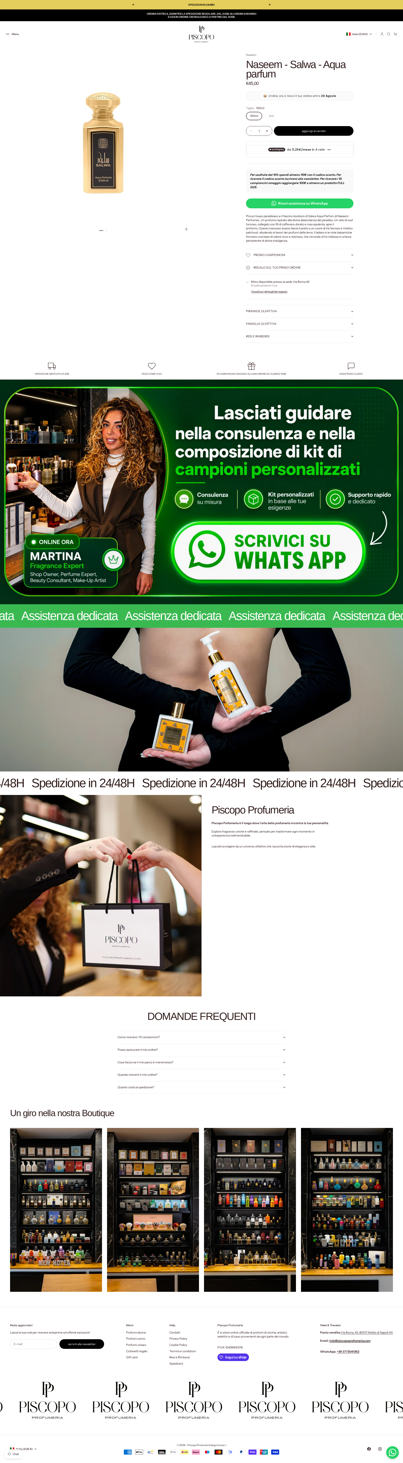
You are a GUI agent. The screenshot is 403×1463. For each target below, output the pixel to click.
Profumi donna (136, 1332)
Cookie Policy (178, 1345)
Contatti (174, 1332)
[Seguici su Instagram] (380, 1449)
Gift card (131, 1357)
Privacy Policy (178, 1338)
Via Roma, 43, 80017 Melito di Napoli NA (367, 1332)
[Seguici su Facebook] (369, 1449)
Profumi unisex (136, 1345)
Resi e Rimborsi (179, 1357)
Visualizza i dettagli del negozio (269, 291)
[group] (201, 492)
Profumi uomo (135, 1338)
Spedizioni (176, 1363)
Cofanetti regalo (136, 1351)
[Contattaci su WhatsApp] (392, 1452)
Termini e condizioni (182, 1351)
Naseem (251, 54)
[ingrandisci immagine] (186, 229)
